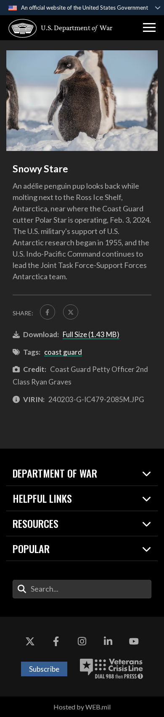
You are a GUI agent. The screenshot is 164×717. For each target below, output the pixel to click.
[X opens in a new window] (30, 641)
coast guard (63, 352)
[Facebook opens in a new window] (55, 641)
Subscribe (44, 669)
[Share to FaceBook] (47, 312)
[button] (149, 27)
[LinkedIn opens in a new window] (108, 641)
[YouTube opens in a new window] (133, 641)
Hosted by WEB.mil (82, 707)
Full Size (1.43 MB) (91, 334)
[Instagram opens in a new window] (82, 641)
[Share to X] (70, 312)
